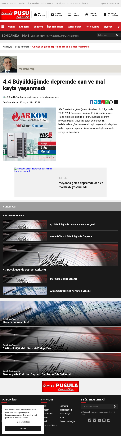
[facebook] (92, 103)
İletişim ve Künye (49, 425)
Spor (76, 3)
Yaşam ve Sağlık (67, 421)
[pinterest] (103, 103)
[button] (119, 26)
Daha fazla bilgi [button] (23, 422)
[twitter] (96, 103)
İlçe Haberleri (33, 3)
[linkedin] (99, 103)
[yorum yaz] (111, 103)
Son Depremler (22, 47)
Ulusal (83, 3)
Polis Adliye (58, 3)
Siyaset (69, 3)
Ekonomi (12, 3)
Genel (3, 3)
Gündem (22, 3)
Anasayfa (7, 47)
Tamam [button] (23, 428)
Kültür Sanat (46, 3)
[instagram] (99, 420)
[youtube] (104, 420)
